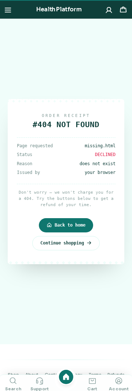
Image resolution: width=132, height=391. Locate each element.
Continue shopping (62, 243)
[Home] (66, 377)
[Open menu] (7, 9)
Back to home (70, 225)
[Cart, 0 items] (123, 9)
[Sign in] (109, 9)
